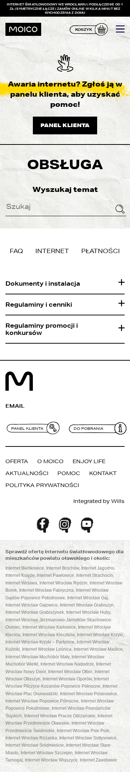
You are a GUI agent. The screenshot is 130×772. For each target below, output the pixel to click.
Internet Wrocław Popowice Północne (42, 701)
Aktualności (26, 473)
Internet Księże (20, 575)
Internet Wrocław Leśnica (47, 649)
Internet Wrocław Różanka (31, 737)
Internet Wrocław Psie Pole (83, 730)
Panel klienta (65, 125)
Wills (118, 501)
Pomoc (68, 473)
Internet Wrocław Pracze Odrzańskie (59, 715)
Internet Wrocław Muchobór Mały (37, 656)
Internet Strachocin (94, 575)
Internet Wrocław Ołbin (70, 671)
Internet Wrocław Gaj (87, 597)
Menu (120, 29)
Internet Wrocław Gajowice (31, 605)
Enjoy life (89, 461)
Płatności (100, 251)
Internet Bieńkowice (24, 568)
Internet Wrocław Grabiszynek (34, 612)
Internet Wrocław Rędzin (63, 583)
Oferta (16, 461)
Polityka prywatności (42, 485)
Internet (52, 251)
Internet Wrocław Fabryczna (46, 590)
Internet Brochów (62, 568)
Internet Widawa (21, 583)
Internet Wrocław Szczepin (47, 752)
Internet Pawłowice (55, 575)
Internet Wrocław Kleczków (48, 634)
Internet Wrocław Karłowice (49, 627)
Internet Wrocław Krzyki (100, 634)
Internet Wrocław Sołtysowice (88, 737)
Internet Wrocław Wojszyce (51, 760)
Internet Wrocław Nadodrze (67, 664)
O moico (50, 461)
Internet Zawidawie (98, 760)
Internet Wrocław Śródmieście (34, 745)
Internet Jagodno (97, 568)
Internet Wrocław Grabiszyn (87, 605)
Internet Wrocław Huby (88, 612)
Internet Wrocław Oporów (67, 678)
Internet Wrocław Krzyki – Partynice (39, 642)
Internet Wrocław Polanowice (88, 693)
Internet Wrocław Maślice (98, 649)
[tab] (65, 283)
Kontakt (103, 473)
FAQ (16, 251)
